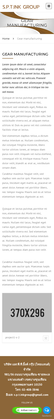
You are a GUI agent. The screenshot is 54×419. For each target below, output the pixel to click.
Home (6, 38)
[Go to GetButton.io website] (47, 416)
